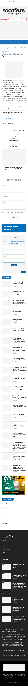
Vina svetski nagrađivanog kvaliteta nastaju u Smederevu (19, 397)
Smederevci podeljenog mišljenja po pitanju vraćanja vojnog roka (19, 283)
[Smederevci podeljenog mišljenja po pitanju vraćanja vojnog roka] (6, 284)
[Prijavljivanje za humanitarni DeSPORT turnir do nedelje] (6, 379)
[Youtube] (15, 2)
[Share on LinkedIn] (19, 130)
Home (3, 47)
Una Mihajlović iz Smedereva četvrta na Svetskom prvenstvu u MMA (18, 350)
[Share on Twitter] (17, 130)
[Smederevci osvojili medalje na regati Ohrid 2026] (6, 435)
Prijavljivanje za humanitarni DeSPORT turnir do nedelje (18, 378)
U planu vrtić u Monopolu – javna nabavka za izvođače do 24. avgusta (19, 369)
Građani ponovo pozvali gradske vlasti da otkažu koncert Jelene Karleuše (19, 575)
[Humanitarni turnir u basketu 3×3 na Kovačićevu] (6, 294)
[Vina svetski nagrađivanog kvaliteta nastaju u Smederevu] (6, 398)
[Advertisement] (14, 31)
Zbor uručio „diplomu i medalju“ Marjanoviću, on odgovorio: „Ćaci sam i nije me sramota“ (19, 585)
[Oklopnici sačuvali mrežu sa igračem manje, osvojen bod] (6, 312)
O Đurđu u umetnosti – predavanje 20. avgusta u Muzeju (19, 360)
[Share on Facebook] (16, 130)
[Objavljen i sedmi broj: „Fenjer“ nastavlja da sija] (6, 407)
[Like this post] (14, 130)
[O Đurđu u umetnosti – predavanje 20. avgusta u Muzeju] (6, 361)
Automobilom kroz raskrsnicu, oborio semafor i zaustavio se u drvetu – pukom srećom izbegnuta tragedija (19, 445)
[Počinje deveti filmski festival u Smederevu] (6, 331)
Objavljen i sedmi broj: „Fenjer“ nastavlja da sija (19, 405)
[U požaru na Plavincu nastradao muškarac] (6, 417)
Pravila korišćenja (10, 4)
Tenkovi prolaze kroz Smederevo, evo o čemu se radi (19, 566)
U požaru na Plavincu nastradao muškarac (18, 415)
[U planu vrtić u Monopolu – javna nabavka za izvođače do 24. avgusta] (6, 370)
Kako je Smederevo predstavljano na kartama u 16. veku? (18, 425)
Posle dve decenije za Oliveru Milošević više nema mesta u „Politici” (19, 302)
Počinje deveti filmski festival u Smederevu (18, 329)
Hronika (14, 47)
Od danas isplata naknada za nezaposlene (19, 320)
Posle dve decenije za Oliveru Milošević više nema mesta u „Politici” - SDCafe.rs (12, 635)
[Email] (18, 2)
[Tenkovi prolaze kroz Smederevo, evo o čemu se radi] (6, 567)
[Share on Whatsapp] (20, 130)
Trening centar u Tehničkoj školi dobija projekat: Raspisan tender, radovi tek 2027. (19, 468)
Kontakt (19, 4)
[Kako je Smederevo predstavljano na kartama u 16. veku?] (6, 426)
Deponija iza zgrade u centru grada (16, 655)
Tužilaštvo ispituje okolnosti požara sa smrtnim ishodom (14, 168)
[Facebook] (9, 2)
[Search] (26, 42)
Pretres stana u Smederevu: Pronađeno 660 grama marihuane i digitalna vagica (18, 457)
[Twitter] (11, 2)
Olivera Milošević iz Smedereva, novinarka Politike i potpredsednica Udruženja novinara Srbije (13, 637)
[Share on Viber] (22, 130)
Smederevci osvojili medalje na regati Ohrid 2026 (19, 434)
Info (9, 47)
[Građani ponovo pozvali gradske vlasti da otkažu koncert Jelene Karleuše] (6, 576)
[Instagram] (13, 2)
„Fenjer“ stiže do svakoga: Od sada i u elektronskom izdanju (18, 339)
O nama (2, 4)
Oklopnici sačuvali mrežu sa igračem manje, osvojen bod (19, 311)
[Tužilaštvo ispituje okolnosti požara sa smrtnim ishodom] (14, 157)
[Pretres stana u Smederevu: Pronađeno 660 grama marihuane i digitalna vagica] (6, 457)
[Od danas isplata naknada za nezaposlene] (6, 322)
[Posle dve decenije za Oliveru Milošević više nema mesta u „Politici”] (6, 303)
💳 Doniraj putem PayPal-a (11, 227)
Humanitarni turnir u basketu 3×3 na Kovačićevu (18, 293)
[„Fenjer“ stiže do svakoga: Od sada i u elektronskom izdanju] (6, 340)
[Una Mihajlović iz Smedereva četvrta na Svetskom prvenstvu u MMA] (6, 350)
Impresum (24, 4)
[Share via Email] (23, 130)
